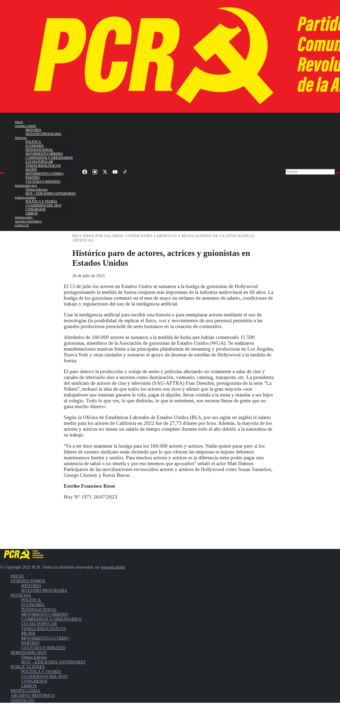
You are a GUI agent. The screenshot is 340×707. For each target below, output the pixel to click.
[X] (105, 172)
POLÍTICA (33, 142)
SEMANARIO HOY (26, 185)
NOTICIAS (21, 138)
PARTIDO (33, 178)
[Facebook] (84, 172)
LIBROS (32, 213)
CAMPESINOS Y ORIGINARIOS (49, 158)
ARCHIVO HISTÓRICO (28, 221)
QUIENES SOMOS (25, 126)
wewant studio (113, 567)
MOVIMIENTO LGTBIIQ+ (45, 174)
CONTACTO (22, 225)
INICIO (19, 122)
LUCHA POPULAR (39, 162)
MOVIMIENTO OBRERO (44, 154)
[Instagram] (95, 172)
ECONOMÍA (35, 146)
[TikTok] (125, 172)
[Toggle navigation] (2, 173)
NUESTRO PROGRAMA (43, 134)
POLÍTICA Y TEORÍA (41, 201)
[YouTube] (115, 172)
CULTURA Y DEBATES (43, 182)
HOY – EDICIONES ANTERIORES (51, 193)
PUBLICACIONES (25, 197)
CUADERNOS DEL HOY (44, 205)
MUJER (31, 170)
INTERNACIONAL (39, 150)
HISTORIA (33, 130)
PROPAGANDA (24, 217)
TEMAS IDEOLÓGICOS (43, 166)
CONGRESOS (36, 209)
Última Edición (37, 189)
